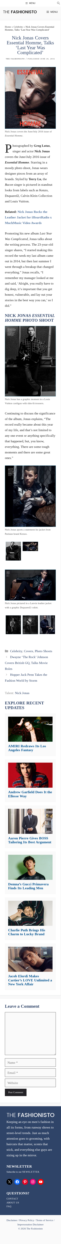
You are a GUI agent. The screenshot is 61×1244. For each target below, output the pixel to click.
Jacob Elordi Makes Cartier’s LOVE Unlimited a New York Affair (30, 980)
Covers (28, 651)
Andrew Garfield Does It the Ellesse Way (30, 794)
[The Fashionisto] (20, 12)
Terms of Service (44, 1220)
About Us (13, 1202)
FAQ (9, 1206)
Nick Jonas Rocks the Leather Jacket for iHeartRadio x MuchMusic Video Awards (28, 217)
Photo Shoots (43, 651)
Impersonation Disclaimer (30, 1224)
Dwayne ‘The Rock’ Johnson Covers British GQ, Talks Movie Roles (26, 663)
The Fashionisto (15, 59)
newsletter (30, 1172)
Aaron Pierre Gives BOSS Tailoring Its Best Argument (29, 840)
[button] (58, 3)
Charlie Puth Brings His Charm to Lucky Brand (26, 932)
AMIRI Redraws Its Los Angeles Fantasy (27, 748)
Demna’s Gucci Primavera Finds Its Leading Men (28, 886)
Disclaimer (12, 1220)
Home (8, 27)
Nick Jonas (22, 693)
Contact (12, 1199)
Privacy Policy (26, 1220)
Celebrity (18, 27)
